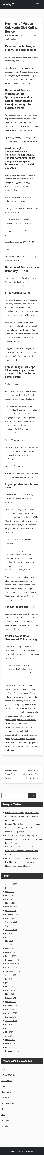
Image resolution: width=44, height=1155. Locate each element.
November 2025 (12, 918)
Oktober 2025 (11, 922)
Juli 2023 (9, 1024)
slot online (6, 1092)
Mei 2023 (9, 1032)
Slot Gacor (6, 1069)
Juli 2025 (9, 933)
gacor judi (9, 712)
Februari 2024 (11, 998)
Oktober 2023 (11, 1013)
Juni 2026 (9, 891)
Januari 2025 (10, 956)
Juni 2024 (9, 982)
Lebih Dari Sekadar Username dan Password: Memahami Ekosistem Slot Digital (21, 850)
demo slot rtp (31, 704)
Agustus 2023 (11, 1020)
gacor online (20, 712)
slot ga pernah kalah (24, 735)
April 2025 (10, 944)
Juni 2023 (9, 1028)
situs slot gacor (8, 1103)
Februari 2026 (11, 906)
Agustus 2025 (11, 929)
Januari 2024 (10, 1001)
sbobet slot (29, 731)
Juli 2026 (9, 887)
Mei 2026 (9, 895)
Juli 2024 (9, 979)
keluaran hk (6, 1080)
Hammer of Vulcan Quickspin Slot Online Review (21, 27)
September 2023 (12, 1017)
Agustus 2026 (11, 884)
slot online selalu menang (22, 746)
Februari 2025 (11, 952)
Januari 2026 (10, 910)
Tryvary (31, 1151)
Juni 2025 (9, 937)
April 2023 (10, 1036)
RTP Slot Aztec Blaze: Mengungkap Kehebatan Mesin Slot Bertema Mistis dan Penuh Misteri (23, 839)
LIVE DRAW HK (8, 1075)
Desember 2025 (12, 914)
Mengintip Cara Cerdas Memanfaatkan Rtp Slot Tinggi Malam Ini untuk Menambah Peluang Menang (22, 862)
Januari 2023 (10, 1047)
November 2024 (12, 963)
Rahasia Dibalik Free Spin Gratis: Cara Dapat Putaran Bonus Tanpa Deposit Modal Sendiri (22, 816)
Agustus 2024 (11, 975)
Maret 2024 (10, 994)
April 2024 (10, 990)
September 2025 (12, 925)
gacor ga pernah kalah (26, 708)
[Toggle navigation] (37, 4)
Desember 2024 (12, 960)
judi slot (5, 1126)
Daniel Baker (10, 39)
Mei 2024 (9, 986)
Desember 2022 (12, 1051)
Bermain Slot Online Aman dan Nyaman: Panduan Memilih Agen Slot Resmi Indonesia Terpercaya (23, 828)
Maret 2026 (10, 903)
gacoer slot (10, 708)
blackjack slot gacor (13, 693)
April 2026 (10, 899)
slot (3, 1109)
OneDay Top (9, 4)
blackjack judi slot (28, 689)
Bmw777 (5, 1086)
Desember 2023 (12, 1005)
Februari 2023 (11, 1043)
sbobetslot (9, 735)
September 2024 (12, 971)
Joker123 (5, 1097)
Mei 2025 (9, 941)
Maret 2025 (10, 948)
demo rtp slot (17, 704)
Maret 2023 (10, 1039)
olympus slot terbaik (14, 731)
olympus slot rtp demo (25, 727)
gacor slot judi (19, 716)
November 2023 (12, 1009)
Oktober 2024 (11, 967)
